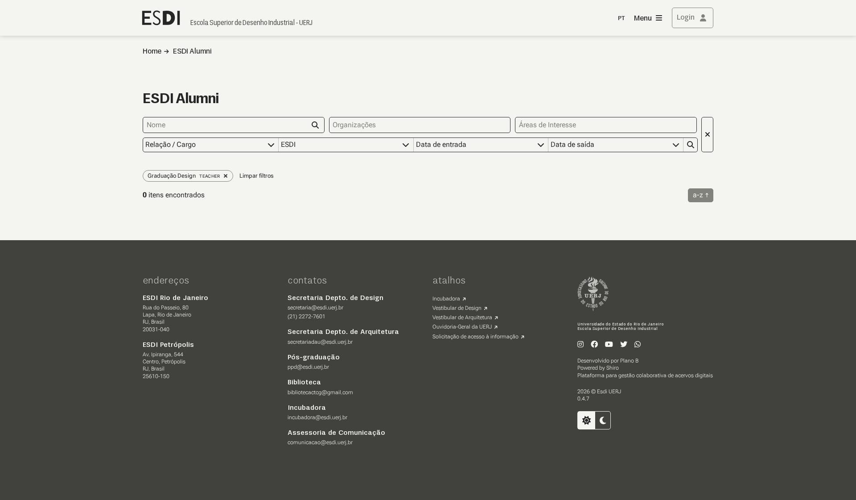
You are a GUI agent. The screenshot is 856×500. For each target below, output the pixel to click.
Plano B (629, 361)
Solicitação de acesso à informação (475, 336)
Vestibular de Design (457, 308)
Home (152, 51)
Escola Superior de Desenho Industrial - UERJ (251, 23)
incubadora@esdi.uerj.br (317, 417)
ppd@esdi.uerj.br (308, 367)
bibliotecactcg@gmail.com (320, 392)
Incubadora (446, 299)
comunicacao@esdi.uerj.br (320, 442)
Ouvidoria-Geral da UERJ (462, 327)
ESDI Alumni (192, 51)
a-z (698, 195)
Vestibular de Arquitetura (462, 317)
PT (621, 18)
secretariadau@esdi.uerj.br (320, 342)
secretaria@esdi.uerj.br (315, 307)
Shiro (612, 368)
